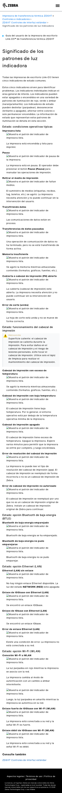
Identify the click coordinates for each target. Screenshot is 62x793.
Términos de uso (34, 776)
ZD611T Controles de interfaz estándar (24, 23)
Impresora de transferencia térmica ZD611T (27, 16)
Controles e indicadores (16, 19)
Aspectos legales (15, 776)
